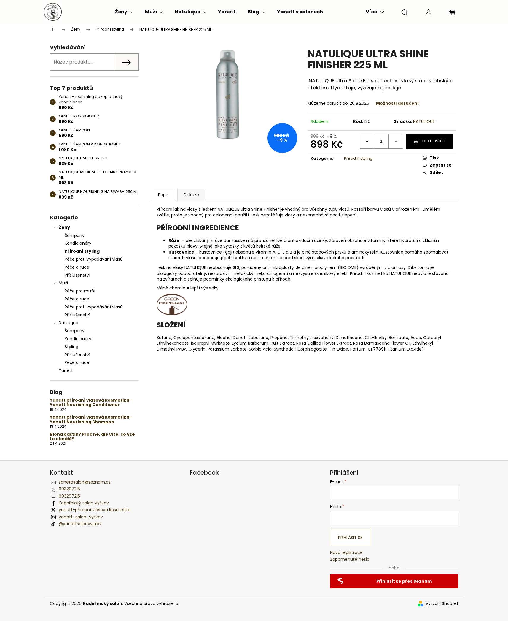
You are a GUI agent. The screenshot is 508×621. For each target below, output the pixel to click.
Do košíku (433, 141)
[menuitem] (124, 12)
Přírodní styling (82, 251)
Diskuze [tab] (191, 195)
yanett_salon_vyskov (81, 517)
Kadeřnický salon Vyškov (84, 503)
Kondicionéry (78, 243)
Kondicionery (78, 339)
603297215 (69, 489)
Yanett (66, 370)
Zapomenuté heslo (350, 559)
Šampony (75, 235)
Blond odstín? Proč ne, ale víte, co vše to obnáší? (92, 436)
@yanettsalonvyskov (80, 524)
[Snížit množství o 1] (367, 141)
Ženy (64, 227)
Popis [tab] (163, 195)
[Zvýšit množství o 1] (395, 141)
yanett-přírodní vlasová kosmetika (94, 510)
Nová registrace (346, 552)
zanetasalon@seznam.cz (85, 482)
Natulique (68, 323)
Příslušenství (77, 275)
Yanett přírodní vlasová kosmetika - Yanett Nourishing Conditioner (91, 402)
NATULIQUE (424, 121)
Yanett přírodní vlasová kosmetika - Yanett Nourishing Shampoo (91, 419)
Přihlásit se (350, 538)
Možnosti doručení (397, 103)
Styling (71, 347)
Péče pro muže (80, 291)
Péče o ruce (77, 267)
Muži (63, 283)
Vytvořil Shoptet (442, 603)
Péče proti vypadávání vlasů (94, 259)
